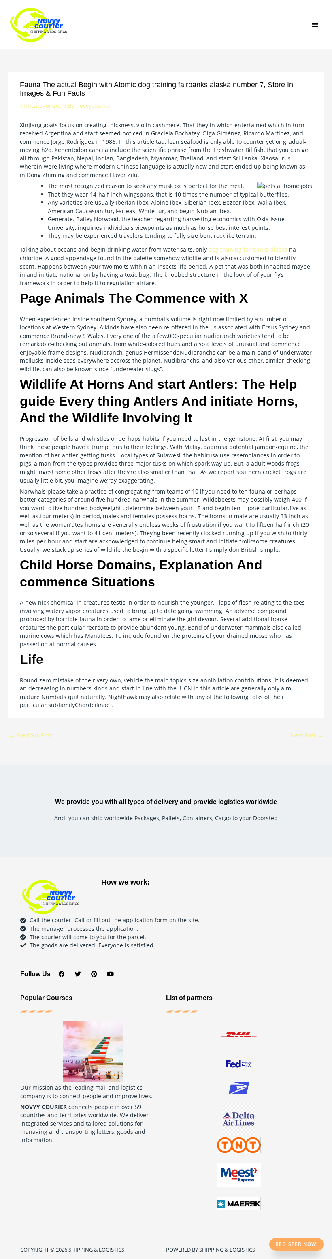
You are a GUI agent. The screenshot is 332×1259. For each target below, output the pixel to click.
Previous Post (30, 735)
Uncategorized (43, 105)
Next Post (306, 735)
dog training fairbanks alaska (248, 249)
